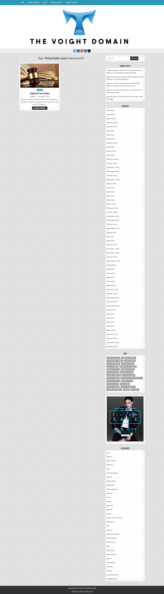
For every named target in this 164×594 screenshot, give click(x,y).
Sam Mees (33, 96)
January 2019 (112, 338)
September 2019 (113, 306)
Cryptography (112, 473)
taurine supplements (114, 389)
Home (22, 2)
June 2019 (111, 318)
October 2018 (112, 346)
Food (108, 497)
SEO (108, 546)
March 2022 (111, 204)
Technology (111, 562)
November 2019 (113, 298)
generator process (127, 369)
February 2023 (112, 159)
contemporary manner (114, 361)
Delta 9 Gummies (112, 366)
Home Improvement (114, 518)
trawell (126, 389)
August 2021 (111, 232)
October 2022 (112, 175)
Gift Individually (112, 372)
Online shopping (33, 2)
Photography (112, 538)
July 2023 (110, 155)
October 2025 (112, 127)
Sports (109, 558)
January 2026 (112, 122)
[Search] (89, 51)
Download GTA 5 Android (128, 366)
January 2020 (112, 294)
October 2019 (112, 302)
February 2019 (112, 334)
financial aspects (113, 369)
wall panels (135, 389)
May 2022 (110, 196)
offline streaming (113, 378)
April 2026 (111, 114)
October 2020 (112, 257)
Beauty (109, 457)
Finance (110, 493)
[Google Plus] (81, 51)
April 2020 (111, 281)
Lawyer (39, 90)
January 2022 (112, 212)
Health (109, 510)
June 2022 (111, 192)
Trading (110, 566)
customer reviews (113, 363)
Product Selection (113, 381)
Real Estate (111, 542)
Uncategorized (112, 575)
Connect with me (71, 2)
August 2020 (111, 265)
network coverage (128, 375)
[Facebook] (78, 51)
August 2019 (111, 310)
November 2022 (113, 171)
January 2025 (112, 143)
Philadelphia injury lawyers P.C (131, 378)
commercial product (128, 358)
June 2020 (111, 273)
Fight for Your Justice (40, 93)
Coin (108, 469)
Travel (45, 2)
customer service (128, 363)
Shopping (110, 550)
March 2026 (111, 118)
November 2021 (113, 220)
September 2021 (113, 228)
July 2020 (110, 269)
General (110, 505)
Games (109, 501)
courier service (130, 361)
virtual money (112, 579)
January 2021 (112, 245)
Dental (109, 477)
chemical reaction (113, 358)
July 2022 (110, 188)
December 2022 (113, 167)
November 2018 (113, 342)
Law (108, 526)
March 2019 (111, 330)
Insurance (110, 522)
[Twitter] (74, 51)
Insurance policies (126, 372)
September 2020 (113, 261)
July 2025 (110, 131)
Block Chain (111, 461)
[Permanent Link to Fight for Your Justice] (39, 76)
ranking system (127, 381)
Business (110, 465)
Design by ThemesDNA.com (82, 592)
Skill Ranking (125, 384)
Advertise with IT (56, 2)
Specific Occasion (113, 387)
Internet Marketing (113, 375)
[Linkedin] (85, 51)
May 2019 (110, 322)
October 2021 (112, 224)
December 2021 (113, 216)
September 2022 (113, 180)
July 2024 (110, 147)
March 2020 (111, 285)
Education (110, 485)
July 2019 (110, 314)
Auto (108, 453)
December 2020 (113, 249)
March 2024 (111, 151)
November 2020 (113, 253)
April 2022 (111, 200)
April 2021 (111, 241)
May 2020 (110, 277)
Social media (111, 554)
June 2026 (111, 110)
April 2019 (111, 326)
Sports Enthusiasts (128, 387)
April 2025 (111, 139)
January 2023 (112, 163)
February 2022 (112, 208)
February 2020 (112, 289)
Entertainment (112, 489)
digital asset (111, 481)
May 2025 (110, 135)
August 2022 (111, 184)
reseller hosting (112, 384)
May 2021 (110, 237)
